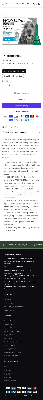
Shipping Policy (10, 324)
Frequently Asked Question (14, 307)
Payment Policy (9, 335)
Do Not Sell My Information (14, 342)
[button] (7, 4)
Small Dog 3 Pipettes (13, 76)
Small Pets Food (10, 381)
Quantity (5, 81)
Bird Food (7, 367)
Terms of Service (10, 328)
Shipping (15, 63)
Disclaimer (8, 338)
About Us (7, 300)
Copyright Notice (10, 349)
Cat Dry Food (9, 370)
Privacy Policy (9, 321)
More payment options (21, 111)
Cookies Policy (9, 345)
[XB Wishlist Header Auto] (36, 3)
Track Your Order (10, 310)
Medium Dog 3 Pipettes (14, 71)
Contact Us (8, 303)
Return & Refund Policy (12, 331)
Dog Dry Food (9, 374)
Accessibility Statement (13, 352)
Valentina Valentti (17, 396)
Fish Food (7, 377)
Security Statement (11, 356)
